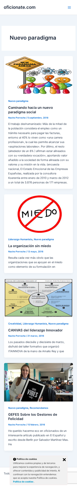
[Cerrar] (64, 459)
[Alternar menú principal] (69, 7)
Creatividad (14, 323)
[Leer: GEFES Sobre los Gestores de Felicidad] (38, 382)
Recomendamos (39, 408)
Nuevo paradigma (18, 101)
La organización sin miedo (29, 246)
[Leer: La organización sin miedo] (38, 213)
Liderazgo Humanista (20, 239)
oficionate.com (20, 7)
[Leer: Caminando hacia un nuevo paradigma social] (38, 75)
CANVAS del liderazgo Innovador (35, 330)
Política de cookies (23, 481)
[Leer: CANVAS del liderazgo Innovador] (38, 297)
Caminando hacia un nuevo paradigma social (30, 109)
